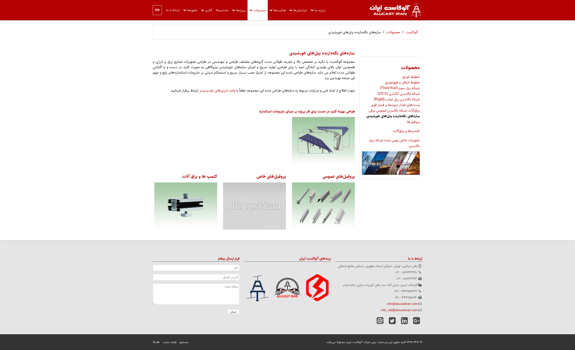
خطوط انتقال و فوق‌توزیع (402, 82)
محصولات (259, 10)
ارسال (233, 312)
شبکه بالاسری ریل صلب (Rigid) (397, 99)
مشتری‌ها (222, 10)
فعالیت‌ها (280, 10)
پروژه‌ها (241, 10)
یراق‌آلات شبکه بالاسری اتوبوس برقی (394, 110)
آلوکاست (412, 32)
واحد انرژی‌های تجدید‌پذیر (217, 90)
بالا (154, 342)
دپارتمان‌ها (300, 10)
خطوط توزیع (411, 77)
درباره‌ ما (320, 10)
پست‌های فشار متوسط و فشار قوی (395, 105)
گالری (208, 10)
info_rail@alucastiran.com (399, 310)
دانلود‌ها (192, 10)
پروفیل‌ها (413, 122)
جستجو (183, 342)
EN (157, 10)
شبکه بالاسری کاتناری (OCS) (399, 93)
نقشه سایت (170, 342)
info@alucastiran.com (402, 303)
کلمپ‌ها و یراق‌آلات (406, 131)
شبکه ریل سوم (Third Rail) (400, 88)
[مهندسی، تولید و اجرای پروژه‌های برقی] (396, 10)
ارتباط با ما (173, 10)
